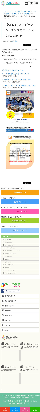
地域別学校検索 (8, 239)
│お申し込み (8, 397)
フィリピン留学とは (9, 248)
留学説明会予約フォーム (20, 221)
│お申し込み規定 (13, 395)
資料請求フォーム (20, 202)
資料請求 (7, 259)
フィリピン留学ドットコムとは (12, 250)
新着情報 (14, 41)
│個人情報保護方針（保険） (26, 395)
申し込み (35, 410)
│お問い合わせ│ (24, 397)
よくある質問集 (8, 256)
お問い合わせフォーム (20, 230)
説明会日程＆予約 (9, 264)
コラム (6, 330)
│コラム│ (32, 397)
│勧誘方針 (36, 395)
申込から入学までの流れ (11, 253)
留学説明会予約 (10, 296)
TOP (2, 395)
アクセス (7, 325)
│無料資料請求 (16, 397)
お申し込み (7, 267)
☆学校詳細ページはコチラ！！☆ (12, 70)
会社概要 (7, 320)
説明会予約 (25, 410)
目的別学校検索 (8, 242)
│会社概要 (6, 395)
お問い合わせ (8, 262)
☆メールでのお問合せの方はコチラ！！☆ (15, 74)
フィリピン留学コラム (10, 273)
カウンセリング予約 (20, 211)
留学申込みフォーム (20, 192)
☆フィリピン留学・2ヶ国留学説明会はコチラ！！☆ (19, 85)
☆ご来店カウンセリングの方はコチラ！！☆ (16, 79)
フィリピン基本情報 (9, 245)
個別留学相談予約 (10, 301)
